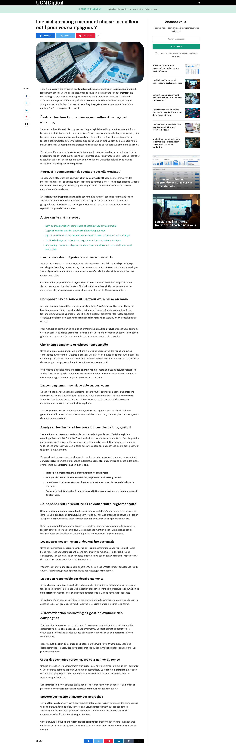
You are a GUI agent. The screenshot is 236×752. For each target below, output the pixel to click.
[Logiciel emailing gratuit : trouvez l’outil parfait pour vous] (192, 84)
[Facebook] (26, 96)
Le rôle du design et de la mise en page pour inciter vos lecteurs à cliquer (83, 240)
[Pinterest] (26, 117)
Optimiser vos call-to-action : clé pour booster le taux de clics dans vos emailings (87, 235)
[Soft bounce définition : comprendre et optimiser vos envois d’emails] (192, 69)
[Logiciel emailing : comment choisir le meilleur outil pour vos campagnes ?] (90, 62)
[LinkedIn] (26, 110)
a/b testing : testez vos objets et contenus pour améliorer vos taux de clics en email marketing (167, 143)
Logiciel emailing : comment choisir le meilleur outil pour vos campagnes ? (167, 97)
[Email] (26, 124)
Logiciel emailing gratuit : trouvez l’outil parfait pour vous (132, 9)
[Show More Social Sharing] (98, 35)
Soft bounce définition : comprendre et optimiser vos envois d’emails (80, 226)
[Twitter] (26, 103)
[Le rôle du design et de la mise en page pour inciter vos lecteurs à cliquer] (192, 128)
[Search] (199, 2)
